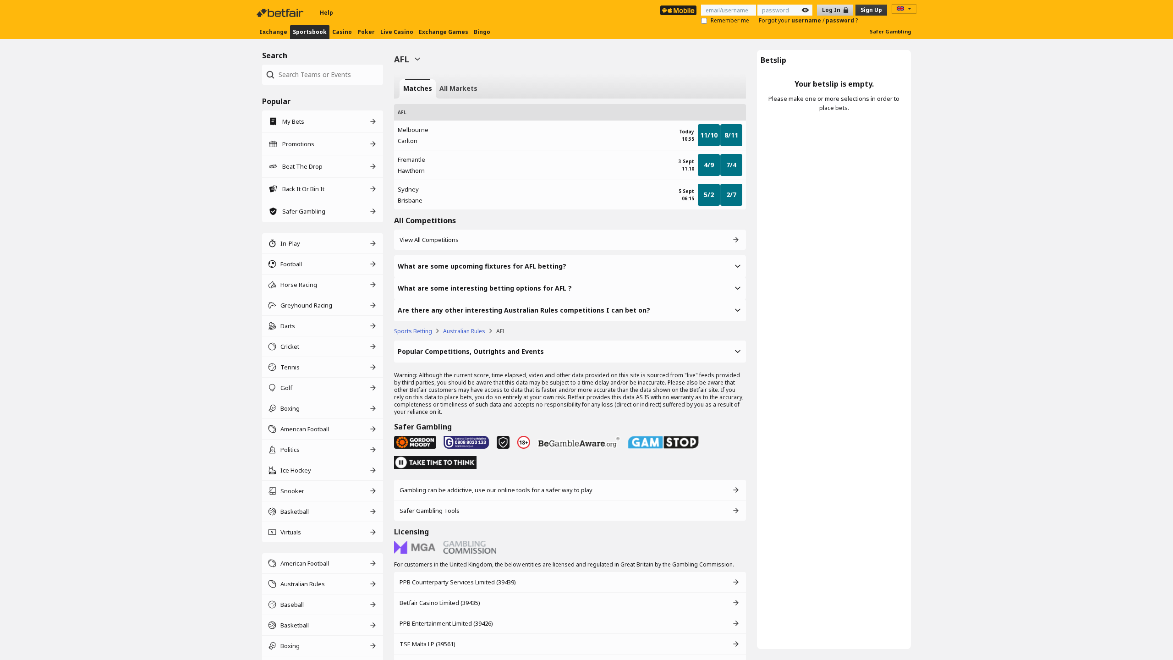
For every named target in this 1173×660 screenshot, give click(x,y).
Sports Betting (413, 331)
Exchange (273, 32)
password (840, 20)
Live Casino (396, 32)
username (806, 20)
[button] (570, 266)
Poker (366, 32)
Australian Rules (464, 331)
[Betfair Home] (281, 13)
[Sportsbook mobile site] (678, 10)
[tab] (418, 89)
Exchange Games (443, 32)
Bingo (482, 32)
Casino (342, 32)
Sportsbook (310, 32)
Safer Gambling (890, 31)
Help (326, 12)
